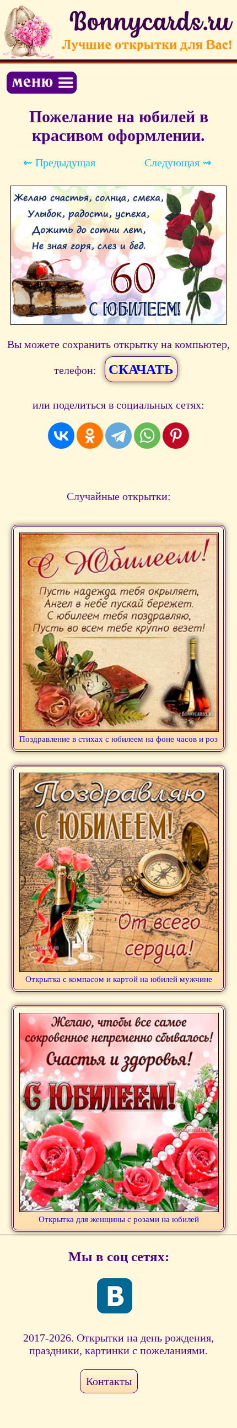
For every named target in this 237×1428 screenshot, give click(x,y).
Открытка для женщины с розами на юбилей (119, 1219)
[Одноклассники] (90, 435)
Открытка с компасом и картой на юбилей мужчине (118, 979)
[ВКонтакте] (61, 435)
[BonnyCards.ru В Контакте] (114, 1295)
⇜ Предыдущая (59, 162)
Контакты (109, 1381)
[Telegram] (118, 435)
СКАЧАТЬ (141, 369)
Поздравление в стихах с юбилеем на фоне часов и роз (118, 739)
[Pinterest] (176, 435)
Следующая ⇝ (178, 162)
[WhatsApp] (147, 435)
